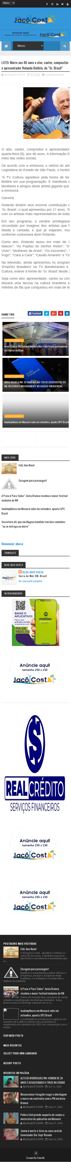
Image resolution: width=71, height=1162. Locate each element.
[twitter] (62, 4)
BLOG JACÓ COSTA (32, 572)
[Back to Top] (36, 1153)
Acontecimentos (55, 74)
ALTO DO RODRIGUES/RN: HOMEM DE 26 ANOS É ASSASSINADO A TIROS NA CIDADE (42, 1080)
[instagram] (52, 4)
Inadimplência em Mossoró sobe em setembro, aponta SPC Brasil (36, 422)
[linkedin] (57, 4)
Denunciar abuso (12, 543)
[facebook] (47, 4)
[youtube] (68, 4)
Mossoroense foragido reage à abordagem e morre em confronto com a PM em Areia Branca (43, 1098)
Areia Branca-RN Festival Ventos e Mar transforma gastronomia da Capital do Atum (35, 348)
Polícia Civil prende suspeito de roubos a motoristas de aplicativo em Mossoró (42, 1117)
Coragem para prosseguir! (33, 480)
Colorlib (40, 1157)
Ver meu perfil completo (30, 581)
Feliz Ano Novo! (26, 465)
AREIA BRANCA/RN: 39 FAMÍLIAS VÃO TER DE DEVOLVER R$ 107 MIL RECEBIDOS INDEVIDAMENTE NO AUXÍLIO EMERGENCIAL (35, 384)
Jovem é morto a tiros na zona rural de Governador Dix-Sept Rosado (41, 1133)
